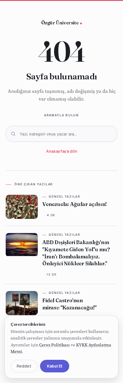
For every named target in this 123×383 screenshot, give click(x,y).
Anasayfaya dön (61, 151)
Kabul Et (54, 366)
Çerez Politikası (54, 345)
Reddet (24, 366)
